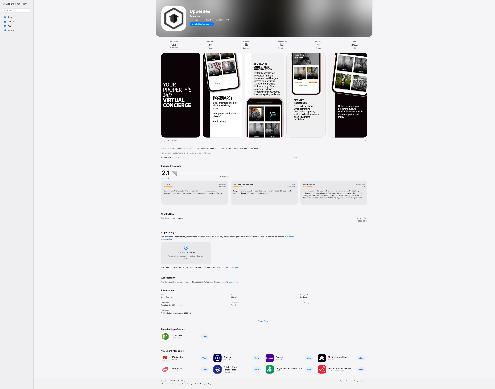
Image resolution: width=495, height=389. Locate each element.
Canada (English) (346, 381)
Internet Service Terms (168, 384)
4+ (301, 305)
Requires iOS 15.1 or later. (171, 305)
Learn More (234, 267)
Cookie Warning (200, 384)
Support (210, 384)
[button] (16, 17)
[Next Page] (370, 95)
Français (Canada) (360, 381)
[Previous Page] (158, 95)
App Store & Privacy (185, 384)
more (295, 157)
